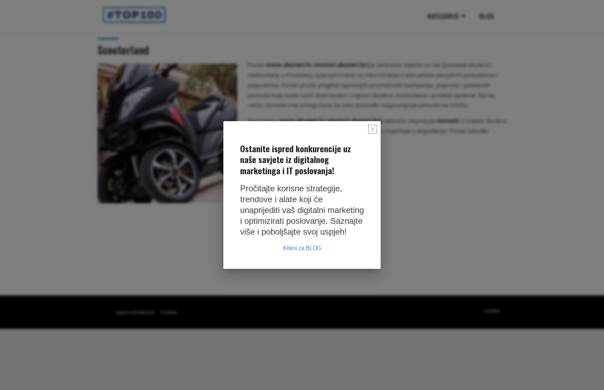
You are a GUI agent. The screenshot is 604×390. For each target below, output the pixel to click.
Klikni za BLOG (302, 248)
